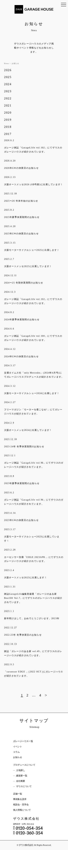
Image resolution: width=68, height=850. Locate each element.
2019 (8, 119)
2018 (8, 126)
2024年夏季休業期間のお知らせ (22, 319)
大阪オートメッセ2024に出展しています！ (28, 430)
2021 (8, 105)
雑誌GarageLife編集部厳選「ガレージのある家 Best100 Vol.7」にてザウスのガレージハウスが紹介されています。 (33, 598)
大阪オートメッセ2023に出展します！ (25, 577)
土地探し (20, 770)
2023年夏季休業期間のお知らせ (22, 483)
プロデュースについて (24, 765)
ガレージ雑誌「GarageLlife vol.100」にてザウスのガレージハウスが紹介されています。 (33, 338)
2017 (8, 134)
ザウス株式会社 (26, 818)
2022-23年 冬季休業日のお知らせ (23, 635)
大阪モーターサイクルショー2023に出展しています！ (31, 538)
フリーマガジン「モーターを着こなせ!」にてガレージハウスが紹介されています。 (33, 411)
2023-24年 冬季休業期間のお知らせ (24, 446)
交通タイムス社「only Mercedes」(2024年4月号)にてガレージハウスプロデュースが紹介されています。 (34, 374)
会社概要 (20, 781)
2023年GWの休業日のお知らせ (21, 520)
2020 (8, 112)
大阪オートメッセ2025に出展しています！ (28, 266)
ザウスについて (24, 786)
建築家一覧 (21, 775)
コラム (16, 752)
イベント (17, 746)
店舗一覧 (17, 794)
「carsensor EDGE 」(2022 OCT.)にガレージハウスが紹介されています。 (33, 673)
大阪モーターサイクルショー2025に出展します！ (31, 250)
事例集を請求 (19, 799)
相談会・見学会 (21, 804)
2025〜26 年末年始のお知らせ (21, 201)
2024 (8, 84)
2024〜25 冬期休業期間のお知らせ (23, 282)
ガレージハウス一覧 (23, 741)
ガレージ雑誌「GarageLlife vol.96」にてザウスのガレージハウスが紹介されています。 (33, 464)
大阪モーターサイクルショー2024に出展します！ (31, 393)
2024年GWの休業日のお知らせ (21, 356)
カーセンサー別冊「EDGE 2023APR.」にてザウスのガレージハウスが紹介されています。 (33, 559)
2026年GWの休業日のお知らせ (21, 168)
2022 (8, 98)
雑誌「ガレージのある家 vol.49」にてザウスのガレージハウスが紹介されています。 (33, 653)
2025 (8, 77)
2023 (8, 91)
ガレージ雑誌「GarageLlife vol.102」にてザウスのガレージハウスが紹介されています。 (33, 149)
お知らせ (17, 757)
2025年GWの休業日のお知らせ (21, 233)
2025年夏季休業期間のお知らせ (22, 217)
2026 (8, 70)
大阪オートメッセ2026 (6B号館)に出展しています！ (33, 184)
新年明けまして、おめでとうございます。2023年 (31, 618)
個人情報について (22, 810)
